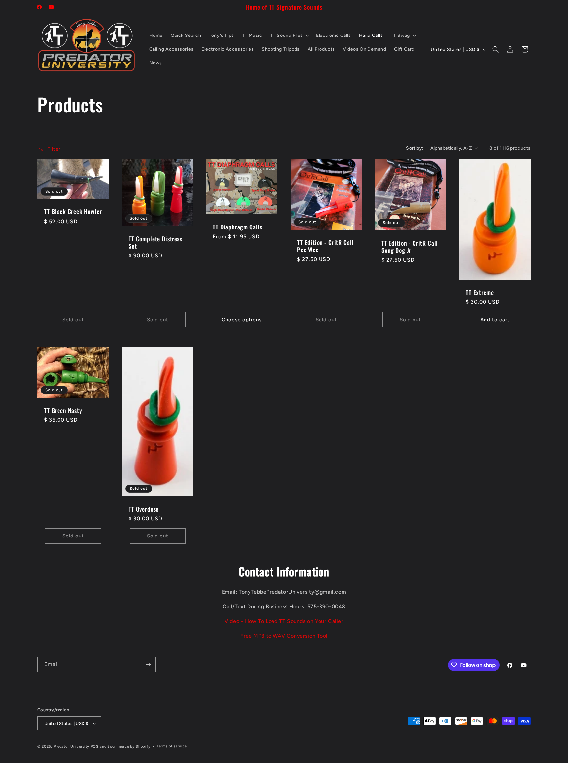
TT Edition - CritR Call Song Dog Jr (409, 246)
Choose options (242, 319)
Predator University (71, 746)
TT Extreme (480, 292)
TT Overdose (144, 509)
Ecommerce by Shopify (128, 746)
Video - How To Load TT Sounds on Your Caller (284, 621)
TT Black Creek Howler (73, 211)
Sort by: (414, 148)
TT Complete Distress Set (155, 242)
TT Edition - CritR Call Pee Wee (325, 245)
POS (95, 746)
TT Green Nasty (63, 410)
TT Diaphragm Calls (237, 226)
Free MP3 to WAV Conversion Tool (284, 636)
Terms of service (172, 746)
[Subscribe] (148, 664)
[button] (289, 35)
